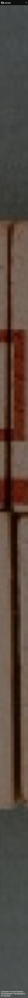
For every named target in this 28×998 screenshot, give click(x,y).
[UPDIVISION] (5, 1)
